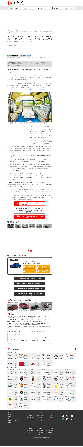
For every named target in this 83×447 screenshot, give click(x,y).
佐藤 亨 (15, 45)
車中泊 (11, 58)
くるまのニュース (30, 415)
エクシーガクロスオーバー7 (23, 57)
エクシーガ (15, 57)
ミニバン (42, 57)
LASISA (30, 428)
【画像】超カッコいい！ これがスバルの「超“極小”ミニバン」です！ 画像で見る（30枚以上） (29, 90)
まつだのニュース (40, 422)
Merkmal (50, 432)
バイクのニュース (30, 430)
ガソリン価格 (50, 417)
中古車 (15, 358)
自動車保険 (40, 417)
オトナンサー (40, 432)
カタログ (29, 8)
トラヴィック (32, 57)
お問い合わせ (9, 418)
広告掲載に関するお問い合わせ (13, 420)
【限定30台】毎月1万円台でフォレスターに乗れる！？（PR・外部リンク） (30, 294)
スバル (11, 57)
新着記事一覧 (9, 414)
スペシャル (69, 8)
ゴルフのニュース (50, 428)
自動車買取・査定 (30, 417)
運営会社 (9, 422)
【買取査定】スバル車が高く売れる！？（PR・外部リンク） (29, 217)
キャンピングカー (47, 57)
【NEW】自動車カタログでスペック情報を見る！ (30, 283)
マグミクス (30, 432)
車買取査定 (55, 8)
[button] (9, 306)
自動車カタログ (40, 415)
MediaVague (40, 425)
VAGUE (40, 428)
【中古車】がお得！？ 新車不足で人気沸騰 (30, 278)
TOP (8, 412)
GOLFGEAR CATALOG (50, 430)
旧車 (8, 58)
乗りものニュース (40, 430)
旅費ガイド (40, 434)
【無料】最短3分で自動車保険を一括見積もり (30, 288)
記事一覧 (15, 355)
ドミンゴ (38, 57)
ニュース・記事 (15, 8)
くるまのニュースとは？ (11, 416)
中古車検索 (42, 8)
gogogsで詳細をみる (48, 343)
